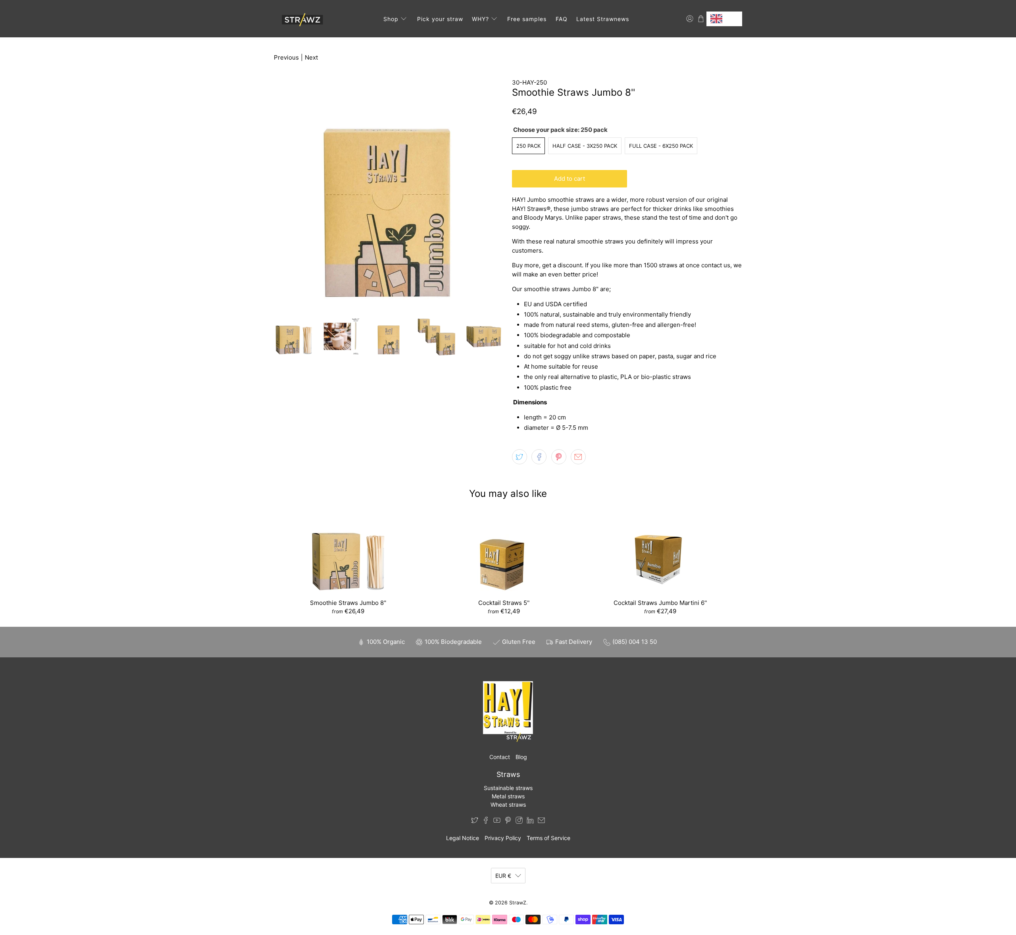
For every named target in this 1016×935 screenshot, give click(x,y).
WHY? (480, 18)
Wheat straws (508, 804)
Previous (286, 57)
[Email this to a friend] (578, 456)
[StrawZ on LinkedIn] (530, 821)
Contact (499, 756)
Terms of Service (548, 838)
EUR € (503, 875)
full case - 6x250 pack (661, 146)
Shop (390, 18)
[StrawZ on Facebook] (485, 821)
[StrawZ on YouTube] (496, 821)
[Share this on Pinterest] (558, 456)
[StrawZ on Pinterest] (508, 821)
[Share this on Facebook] (538, 456)
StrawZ (517, 903)
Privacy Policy (503, 838)
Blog (521, 756)
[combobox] (724, 19)
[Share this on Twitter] (519, 456)
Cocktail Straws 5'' (503, 603)
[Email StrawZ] (541, 821)
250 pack (528, 146)
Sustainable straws (508, 787)
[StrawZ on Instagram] (519, 821)
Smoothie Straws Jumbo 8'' (348, 603)
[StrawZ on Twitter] (474, 821)
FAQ (562, 18)
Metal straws (508, 796)
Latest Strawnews (602, 18)
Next (311, 57)
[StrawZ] (301, 18)
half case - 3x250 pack (584, 146)
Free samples (526, 18)
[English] (724, 19)
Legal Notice (462, 838)
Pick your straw (440, 18)
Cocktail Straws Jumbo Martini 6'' (660, 603)
